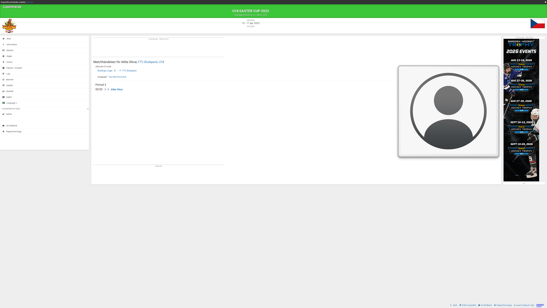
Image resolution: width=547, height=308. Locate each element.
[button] (245, 70)
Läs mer (29, 2)
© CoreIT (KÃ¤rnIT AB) (524, 305)
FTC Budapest (147, 62)
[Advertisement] (178, 46)
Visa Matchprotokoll (117, 77)
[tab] (245, 70)
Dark (455, 305)
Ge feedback (11, 125)
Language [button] (11, 103)
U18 (161, 62)
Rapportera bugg (13, 131)
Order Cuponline (469, 305)
